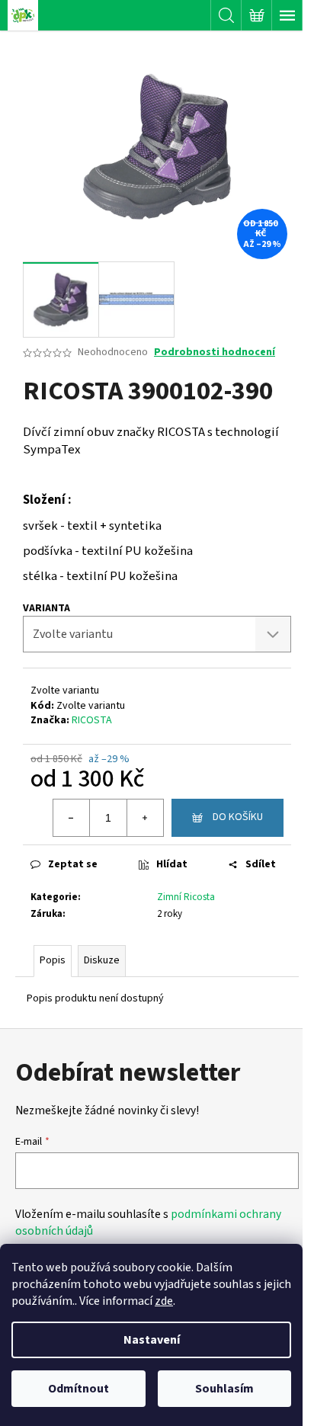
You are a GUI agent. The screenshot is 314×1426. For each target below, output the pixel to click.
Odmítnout (78, 1388)
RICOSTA (92, 720)
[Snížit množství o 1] (71, 818)
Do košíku (238, 817)
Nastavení (151, 1339)
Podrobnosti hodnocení (214, 352)
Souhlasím (224, 1388)
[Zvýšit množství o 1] (145, 818)
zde (164, 1301)
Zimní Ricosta (186, 897)
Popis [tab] (53, 960)
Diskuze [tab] (102, 960)
